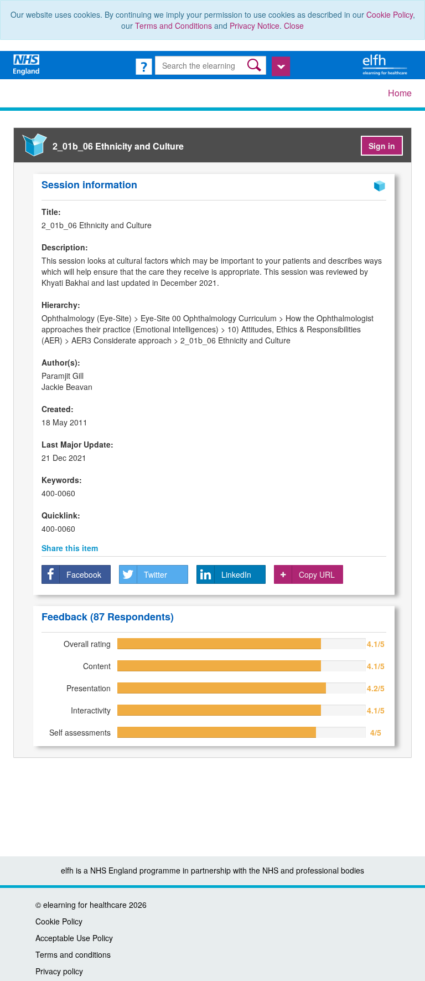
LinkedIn (236, 574)
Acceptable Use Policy (74, 937)
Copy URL (317, 574)
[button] (255, 65)
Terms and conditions (73, 954)
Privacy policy (59, 971)
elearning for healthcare (85, 904)
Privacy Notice (254, 25)
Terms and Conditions (173, 25)
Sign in (382, 145)
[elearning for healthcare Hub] (386, 63)
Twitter (155, 574)
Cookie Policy (389, 14)
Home (400, 92)
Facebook (83, 574)
